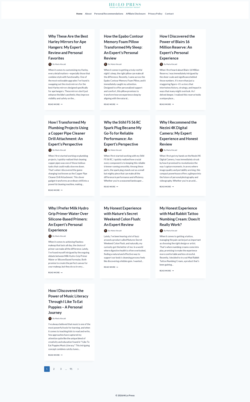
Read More (55, 104)
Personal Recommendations (108, 13)
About (88, 13)
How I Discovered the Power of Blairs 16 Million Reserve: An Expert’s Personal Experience (177, 47)
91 (71, 369)
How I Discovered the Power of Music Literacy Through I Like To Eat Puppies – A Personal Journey (68, 301)
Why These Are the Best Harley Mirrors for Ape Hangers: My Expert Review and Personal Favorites (68, 47)
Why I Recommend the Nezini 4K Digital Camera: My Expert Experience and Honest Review (179, 133)
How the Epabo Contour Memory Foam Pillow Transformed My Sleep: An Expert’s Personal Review (123, 47)
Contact (169, 13)
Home (79, 13)
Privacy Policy (155, 13)
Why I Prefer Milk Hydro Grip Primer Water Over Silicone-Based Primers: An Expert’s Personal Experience (68, 219)
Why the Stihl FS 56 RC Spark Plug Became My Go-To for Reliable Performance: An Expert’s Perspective (123, 133)
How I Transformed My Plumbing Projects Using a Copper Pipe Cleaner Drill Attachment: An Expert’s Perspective (68, 133)
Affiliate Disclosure (136, 13)
